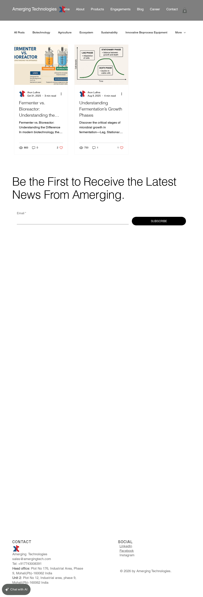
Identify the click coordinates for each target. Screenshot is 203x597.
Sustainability (109, 32)
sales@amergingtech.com (31, 559)
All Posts (19, 32)
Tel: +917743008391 (27, 564)
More (178, 32)
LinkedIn (126, 546)
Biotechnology (41, 32)
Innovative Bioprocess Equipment (146, 32)
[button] (120, 9)
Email (21, 213)
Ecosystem (86, 32)
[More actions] (62, 93)
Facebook (127, 551)
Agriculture (65, 32)
